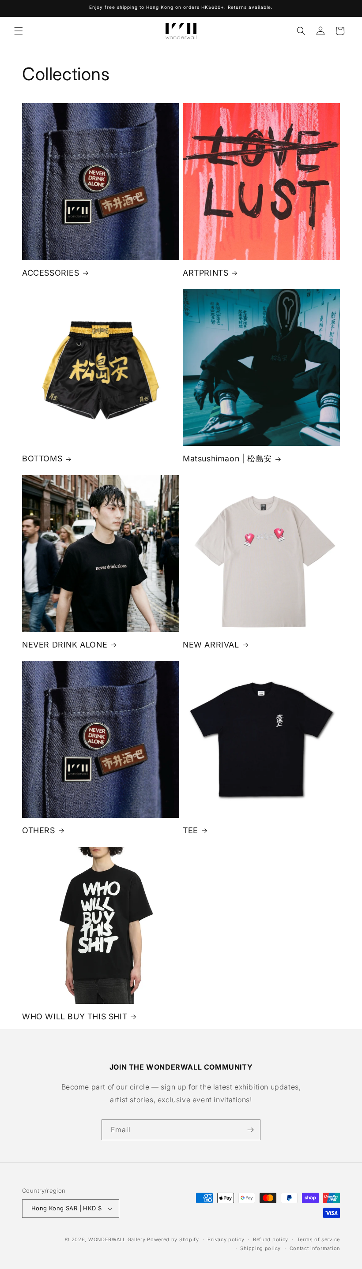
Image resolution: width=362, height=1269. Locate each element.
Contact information (315, 1248)
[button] (18, 31)
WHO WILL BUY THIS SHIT (74, 1016)
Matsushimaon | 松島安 (227, 458)
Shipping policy (260, 1248)
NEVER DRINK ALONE (64, 644)
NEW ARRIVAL (211, 644)
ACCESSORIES (50, 272)
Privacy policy (225, 1239)
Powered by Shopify (173, 1239)
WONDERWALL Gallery (117, 1239)
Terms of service (318, 1239)
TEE (190, 830)
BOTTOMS (42, 458)
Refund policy (270, 1239)
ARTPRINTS (205, 272)
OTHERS (38, 830)
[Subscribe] (250, 1129)
